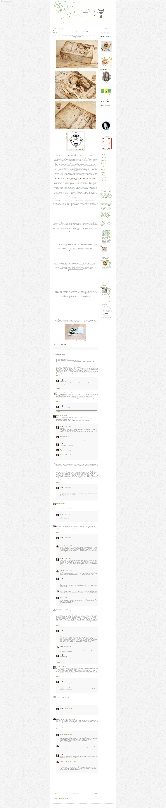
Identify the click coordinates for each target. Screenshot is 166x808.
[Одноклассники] (64, 345)
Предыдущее (95, 793)
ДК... (102, 193)
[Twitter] (63, 345)
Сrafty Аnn (106, 207)
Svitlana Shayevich (59, 717)
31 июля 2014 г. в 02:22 (68, 717)
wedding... (102, 224)
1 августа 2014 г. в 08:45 (67, 734)
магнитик (103, 195)
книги (105, 194)
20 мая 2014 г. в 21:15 (63, 666)
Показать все (110, 301)
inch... (111, 216)
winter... (110, 224)
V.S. (57, 696)
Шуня (57, 415)
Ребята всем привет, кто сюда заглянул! (109, 249)
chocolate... (102, 214)
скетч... (103, 204)
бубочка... (103, 189)
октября (103, 163)
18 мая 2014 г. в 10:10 (67, 406)
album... (108, 210)
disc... (107, 214)
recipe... (104, 218)
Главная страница (75, 793)
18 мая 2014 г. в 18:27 (66, 449)
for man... (110, 215)
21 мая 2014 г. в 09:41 (67, 681)
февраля (103, 175)
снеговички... (109, 204)
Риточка (58, 609)
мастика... (108, 195)
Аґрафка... (102, 186)
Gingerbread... (104, 216)
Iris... (102, 217)
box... (106, 212)
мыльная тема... (104, 197)
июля (102, 168)
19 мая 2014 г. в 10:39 (67, 630)
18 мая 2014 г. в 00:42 (62, 503)
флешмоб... (102, 209)
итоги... (102, 194)
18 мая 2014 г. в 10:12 (67, 426)
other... (110, 217)
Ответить (58, 375)
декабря (103, 160)
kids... (106, 217)
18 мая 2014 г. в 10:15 (67, 514)
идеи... (109, 193)
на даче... (108, 198)
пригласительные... (104, 203)
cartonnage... (107, 213)
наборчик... (103, 199)
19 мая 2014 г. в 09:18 (64, 609)
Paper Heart (58, 525)
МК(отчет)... (108, 196)
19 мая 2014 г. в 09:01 (67, 558)
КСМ (57, 35)
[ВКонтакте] (61, 345)
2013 (103, 179)
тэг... (107, 208)
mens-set (74, 68)
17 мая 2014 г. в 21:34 (63, 415)
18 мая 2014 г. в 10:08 (65, 525)
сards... (109, 205)
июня (102, 169)
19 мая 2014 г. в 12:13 (68, 570)
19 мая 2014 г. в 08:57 (67, 454)
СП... (103, 205)
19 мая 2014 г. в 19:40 (67, 578)
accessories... (103, 210)
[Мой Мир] (65, 345)
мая (102, 171)
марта (102, 174)
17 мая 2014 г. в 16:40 (63, 357)
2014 (103, 159)
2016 (103, 156)
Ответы (59, 377)
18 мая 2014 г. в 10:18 (67, 537)
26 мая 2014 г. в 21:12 (62, 696)
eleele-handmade (105, 287)
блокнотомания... (104, 187)
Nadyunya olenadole (60, 392)
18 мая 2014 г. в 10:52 (66, 436)
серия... (110, 203)
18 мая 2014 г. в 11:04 (67, 443)
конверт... (110, 194)
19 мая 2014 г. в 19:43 (67, 655)
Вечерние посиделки (106, 230)
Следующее (56, 793)
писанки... (106, 202)
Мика (57, 357)
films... (105, 215)
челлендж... (108, 209)
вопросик (103, 191)
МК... (101, 196)
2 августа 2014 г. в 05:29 (71, 745)
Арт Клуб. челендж (105, 260)
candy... (102, 213)
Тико (101, 208)
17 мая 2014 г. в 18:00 (68, 392)
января (102, 177)
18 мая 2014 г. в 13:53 (68, 545)
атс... (108, 186)
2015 (103, 157)
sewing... (109, 222)
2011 (103, 182)
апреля (102, 172)
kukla (61, 406)
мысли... (102, 198)
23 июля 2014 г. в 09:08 (67, 708)
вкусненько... (103, 190)
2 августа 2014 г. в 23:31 (67, 754)
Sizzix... (102, 223)
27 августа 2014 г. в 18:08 (71, 761)
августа (102, 166)
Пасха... (107, 201)
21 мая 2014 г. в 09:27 (67, 597)
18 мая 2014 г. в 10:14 (67, 487)
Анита (57, 666)
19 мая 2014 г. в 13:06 (67, 646)
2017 (103, 154)
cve (57, 503)
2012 (103, 180)
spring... (107, 223)
